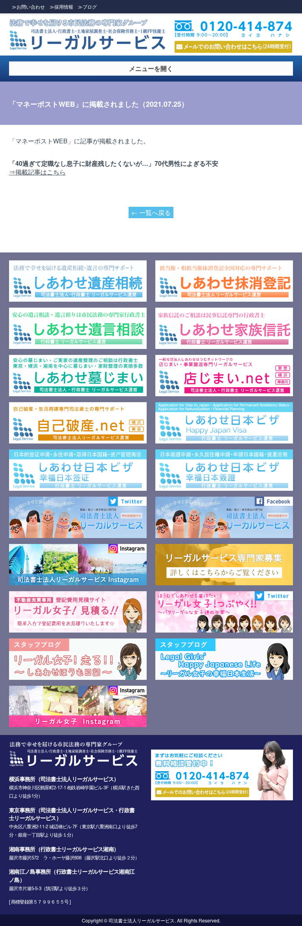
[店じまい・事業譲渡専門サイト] (224, 393)
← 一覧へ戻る (151, 212)
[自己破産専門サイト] (78, 441)
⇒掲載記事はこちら (37, 171)
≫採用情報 (61, 6)
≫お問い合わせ (28, 6)
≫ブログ (87, 6)
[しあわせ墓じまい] (78, 393)
